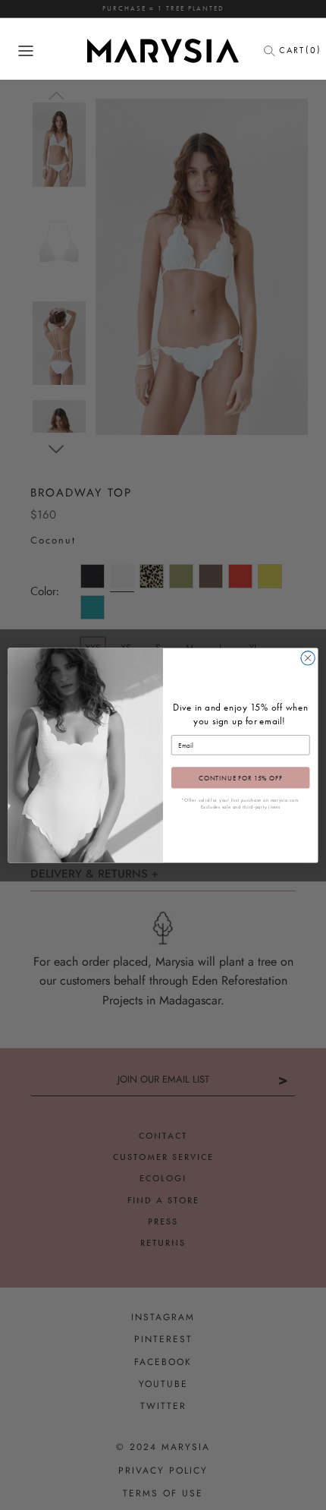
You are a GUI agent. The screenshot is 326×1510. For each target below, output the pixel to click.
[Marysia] (163, 51)
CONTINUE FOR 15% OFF (241, 777)
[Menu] (25, 51)
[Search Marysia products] (274, 51)
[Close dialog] (308, 657)
